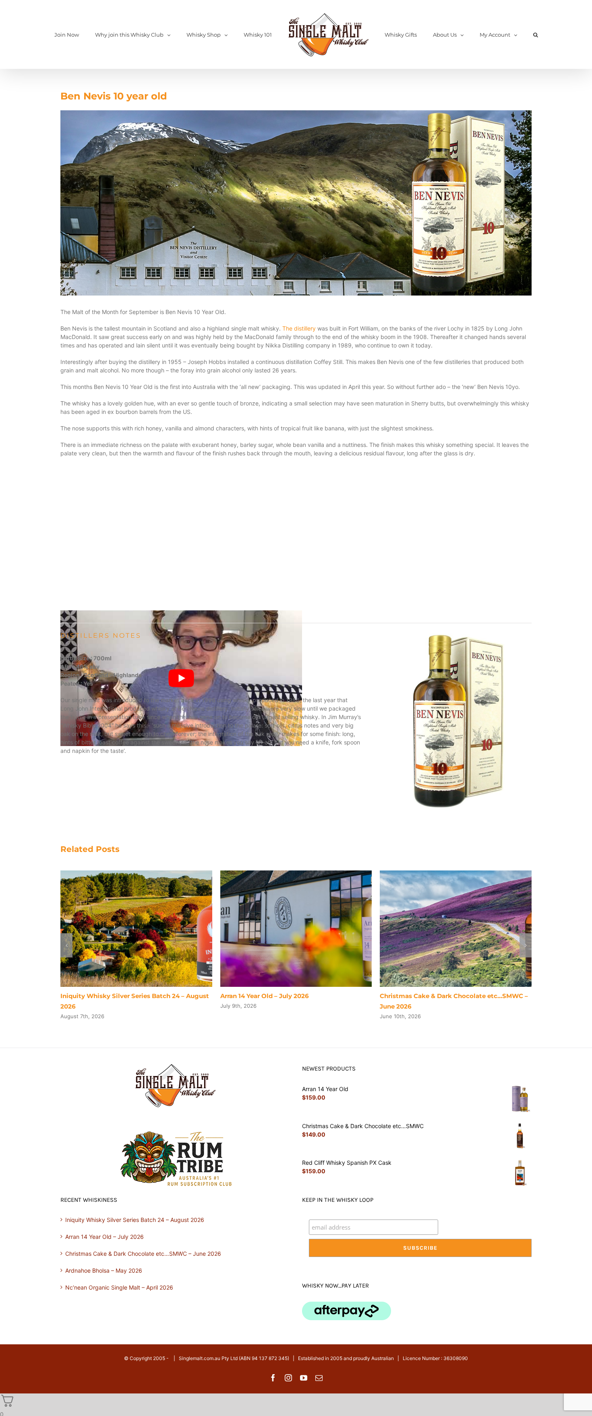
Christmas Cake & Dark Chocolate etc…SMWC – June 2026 (143, 1253)
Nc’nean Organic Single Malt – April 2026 (119, 1287)
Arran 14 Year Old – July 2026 (264, 996)
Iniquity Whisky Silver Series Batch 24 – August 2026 (134, 1219)
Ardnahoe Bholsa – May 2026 (103, 1270)
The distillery (299, 328)
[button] (505, 35)
